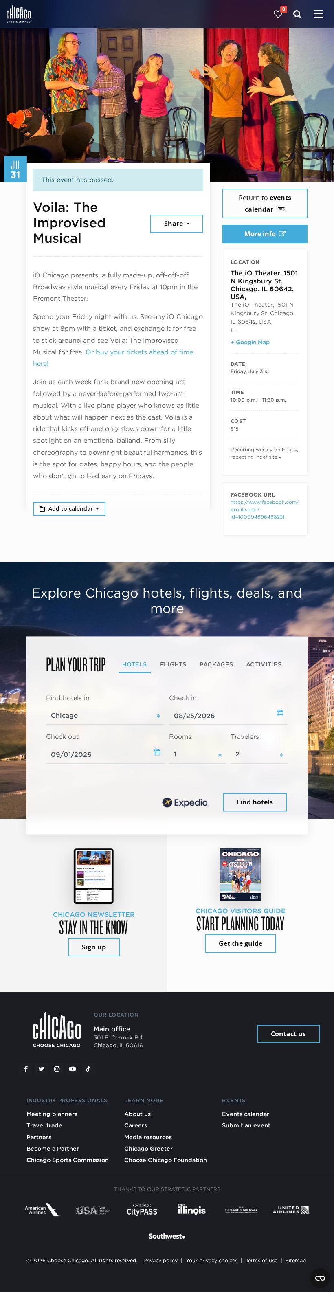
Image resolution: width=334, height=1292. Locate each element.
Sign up (94, 947)
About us (137, 1113)
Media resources (148, 1137)
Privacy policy (160, 1260)
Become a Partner (52, 1148)
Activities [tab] (263, 664)
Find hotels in (68, 698)
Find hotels (255, 802)
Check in (183, 698)
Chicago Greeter (148, 1148)
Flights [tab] (173, 664)
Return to (265, 203)
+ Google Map (250, 342)
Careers (135, 1125)
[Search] (297, 14)
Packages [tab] (216, 664)
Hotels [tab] (134, 664)
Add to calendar (71, 508)
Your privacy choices (211, 1260)
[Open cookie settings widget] (320, 1278)
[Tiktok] (88, 1069)
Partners (38, 1137)
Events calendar (245, 1113)
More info (260, 233)
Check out (62, 737)
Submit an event (246, 1125)
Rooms (180, 737)
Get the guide (240, 943)
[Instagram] (57, 1069)
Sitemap (296, 1260)
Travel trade (44, 1125)
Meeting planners (51, 1113)
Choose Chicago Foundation (165, 1159)
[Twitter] (41, 1069)
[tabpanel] (167, 753)
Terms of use (261, 1260)
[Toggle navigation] (318, 15)
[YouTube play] (72, 1069)
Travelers (245, 737)
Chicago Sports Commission (67, 1159)
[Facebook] (25, 1069)
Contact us (288, 1033)
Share (174, 223)
